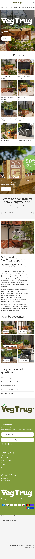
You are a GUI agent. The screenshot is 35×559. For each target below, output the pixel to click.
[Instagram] (5, 444)
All (2, 467)
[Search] (5, 2)
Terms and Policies (29, 547)
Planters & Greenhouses (14, 7)
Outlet (3, 465)
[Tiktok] (8, 444)
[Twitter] (11, 444)
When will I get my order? (8, 385)
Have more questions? (7, 393)
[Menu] (2, 3)
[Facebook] (2, 444)
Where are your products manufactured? (12, 378)
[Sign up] (31, 213)
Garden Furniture (27, 7)
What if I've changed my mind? (10, 389)
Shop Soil (6, 189)
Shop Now (6, 38)
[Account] (29, 2)
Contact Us (4, 478)
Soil (34, 7)
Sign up (17, 440)
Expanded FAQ (5, 480)
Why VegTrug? (7, 44)
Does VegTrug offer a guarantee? (10, 381)
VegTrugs (4, 7)
